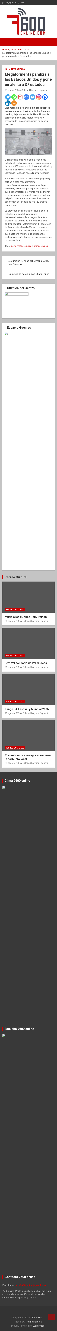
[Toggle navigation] (6, 42)
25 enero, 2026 (12, 90)
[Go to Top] (51, 1317)
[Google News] (26, 97)
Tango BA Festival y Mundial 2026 (27, 709)
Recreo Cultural (16, 577)
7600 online (36, 1317)
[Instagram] (38, 97)
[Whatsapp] (14, 97)
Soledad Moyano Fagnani (34, 90)
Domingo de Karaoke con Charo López (29, 274)
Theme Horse (32, 1321)
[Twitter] (32, 97)
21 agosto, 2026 (13, 667)
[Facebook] (45, 97)
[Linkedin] (8, 103)
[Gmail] (20, 97)
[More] (14, 103)
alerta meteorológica (21, 246)
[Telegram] (8, 97)
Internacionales (15, 69)
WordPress (38, 1325)
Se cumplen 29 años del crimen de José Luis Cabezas (29, 263)
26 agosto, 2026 (13, 621)
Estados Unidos (40, 246)
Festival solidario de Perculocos (26, 663)
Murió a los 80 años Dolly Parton (26, 617)
